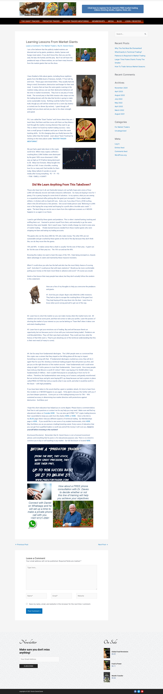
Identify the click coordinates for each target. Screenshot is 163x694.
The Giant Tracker (30, 21)
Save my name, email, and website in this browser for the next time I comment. (60, 604)
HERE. (35, 421)
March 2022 (119, 110)
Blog (119, 21)
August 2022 (120, 95)
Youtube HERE (49, 413)
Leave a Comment (33, 46)
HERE (67, 416)
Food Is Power (117, 664)
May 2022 (118, 103)
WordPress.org (121, 155)
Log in (117, 144)
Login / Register (133, 21)
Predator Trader (51, 21)
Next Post (103, 544)
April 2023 (119, 91)
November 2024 (121, 88)
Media (111, 21)
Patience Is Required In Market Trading (130, 56)
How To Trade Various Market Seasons (130, 66)
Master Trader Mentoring (76, 21)
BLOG (32, 419)
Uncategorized (120, 131)
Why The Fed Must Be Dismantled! (128, 48)
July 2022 (118, 99)
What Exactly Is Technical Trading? (128, 52)
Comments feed (121, 151)
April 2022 (119, 106)
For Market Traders (49, 46)
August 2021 (120, 114)
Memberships (98, 21)
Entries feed (119, 148)
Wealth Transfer (117, 676)
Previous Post (21, 544)
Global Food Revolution (120, 652)
